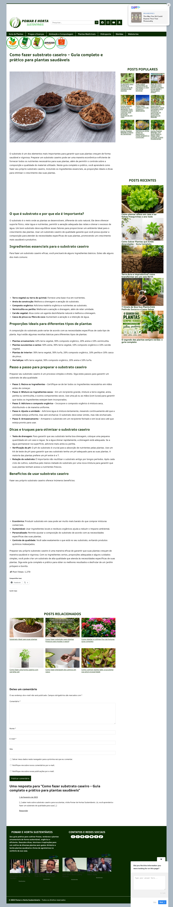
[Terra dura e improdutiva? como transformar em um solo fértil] (142, 259)
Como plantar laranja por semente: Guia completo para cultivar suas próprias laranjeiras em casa (127, 111)
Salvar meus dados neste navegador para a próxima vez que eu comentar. (42, 759)
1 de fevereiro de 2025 (28, 797)
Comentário (15, 701)
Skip (154, 902)
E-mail (13, 739)
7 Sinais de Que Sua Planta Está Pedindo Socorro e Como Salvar (138, 308)
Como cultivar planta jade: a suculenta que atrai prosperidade (97, 670)
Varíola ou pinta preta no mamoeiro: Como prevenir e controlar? (142, 134)
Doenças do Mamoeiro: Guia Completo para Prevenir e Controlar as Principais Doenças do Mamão (157, 111)
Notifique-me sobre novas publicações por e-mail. (33, 771)
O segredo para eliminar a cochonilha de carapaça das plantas (127, 87)
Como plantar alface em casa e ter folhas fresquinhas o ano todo (139, 215)
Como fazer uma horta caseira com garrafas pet (24, 670)
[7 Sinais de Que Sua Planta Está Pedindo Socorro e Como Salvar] (142, 292)
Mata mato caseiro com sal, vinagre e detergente (142, 108)
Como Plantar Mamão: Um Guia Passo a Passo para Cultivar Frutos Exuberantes (157, 135)
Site (11, 749)
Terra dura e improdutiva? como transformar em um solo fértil (138, 275)
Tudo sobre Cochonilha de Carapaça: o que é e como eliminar (142, 87)
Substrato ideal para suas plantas (23, 639)
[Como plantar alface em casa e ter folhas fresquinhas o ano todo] (142, 199)
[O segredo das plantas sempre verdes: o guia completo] (142, 325)
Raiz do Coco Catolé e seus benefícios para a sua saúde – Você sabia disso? (157, 88)
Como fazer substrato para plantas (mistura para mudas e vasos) (59, 640)
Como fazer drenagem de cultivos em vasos (60, 670)
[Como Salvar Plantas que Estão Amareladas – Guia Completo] (142, 229)
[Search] (96, 22)
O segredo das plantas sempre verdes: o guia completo (142, 340)
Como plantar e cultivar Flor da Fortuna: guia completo (98, 640)
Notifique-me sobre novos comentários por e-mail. (33, 765)
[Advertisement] (77, 8)
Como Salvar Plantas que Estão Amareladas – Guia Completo (138, 242)
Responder (23, 810)
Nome (13, 728)
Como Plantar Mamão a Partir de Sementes (127, 132)
